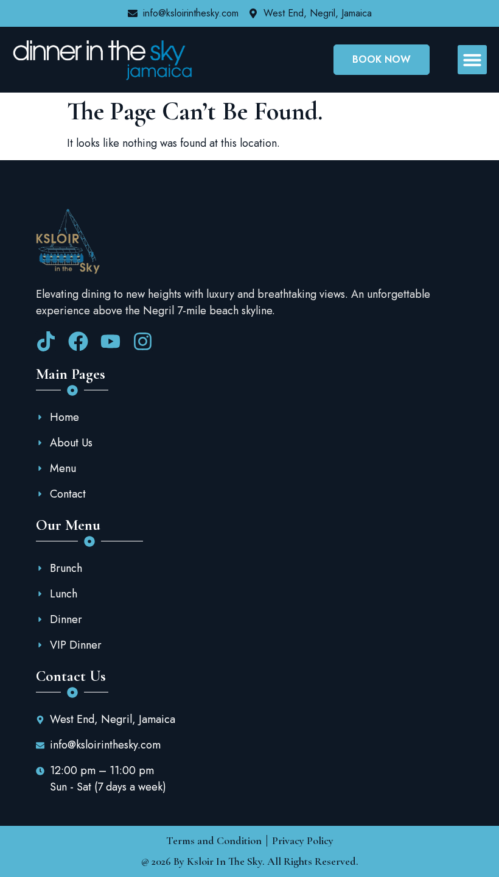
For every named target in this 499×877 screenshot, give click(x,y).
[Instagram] (143, 341)
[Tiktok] (46, 341)
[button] (472, 59)
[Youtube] (110, 341)
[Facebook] (78, 341)
